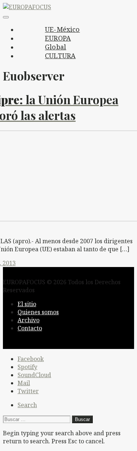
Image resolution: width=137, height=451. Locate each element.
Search (27, 405)
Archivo (28, 320)
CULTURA (60, 55)
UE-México (62, 29)
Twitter (28, 391)
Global (55, 46)
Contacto (30, 328)
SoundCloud (34, 375)
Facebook (31, 359)
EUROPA (58, 38)
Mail (24, 383)
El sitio (27, 304)
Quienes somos (38, 312)
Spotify (27, 367)
